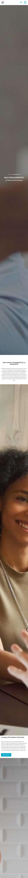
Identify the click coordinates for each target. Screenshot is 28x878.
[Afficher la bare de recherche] (21, 2)
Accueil (9, 174)
